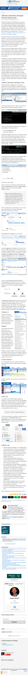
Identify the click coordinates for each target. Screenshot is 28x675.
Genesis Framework (18, 669)
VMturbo (23, 491)
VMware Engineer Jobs (8, 644)
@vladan (7, 518)
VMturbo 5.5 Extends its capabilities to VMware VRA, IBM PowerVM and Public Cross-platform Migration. (13, 33)
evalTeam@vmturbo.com (10, 203)
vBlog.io (4, 643)
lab (2, 44)
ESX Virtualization (14, 3)
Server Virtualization (13, 500)
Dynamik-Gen (10, 669)
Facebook (10, 516)
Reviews (7, 500)
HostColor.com (14, 670)
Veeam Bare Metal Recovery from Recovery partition (11, 564)
